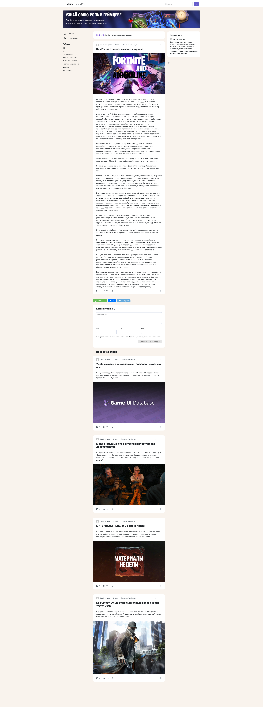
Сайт (143, 328)
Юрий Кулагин (105, 359)
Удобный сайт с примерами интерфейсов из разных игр (128, 366)
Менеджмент (68, 70)
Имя (98, 328)
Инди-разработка (70, 61)
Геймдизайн (68, 54)
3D (64, 51)
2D (64, 48)
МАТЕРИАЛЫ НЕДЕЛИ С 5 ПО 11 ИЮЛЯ (120, 525)
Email (121, 328)
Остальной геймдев (130, 45)
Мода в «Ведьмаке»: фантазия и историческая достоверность (125, 445)
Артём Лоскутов (106, 45)
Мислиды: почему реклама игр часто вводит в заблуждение (184, 52)
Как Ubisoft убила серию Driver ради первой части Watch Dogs (127, 604)
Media (69, 4)
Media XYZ (100, 35)
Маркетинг (67, 67)
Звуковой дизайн (70, 57)
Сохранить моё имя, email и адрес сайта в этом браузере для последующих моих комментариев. (130, 337)
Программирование (71, 64)
